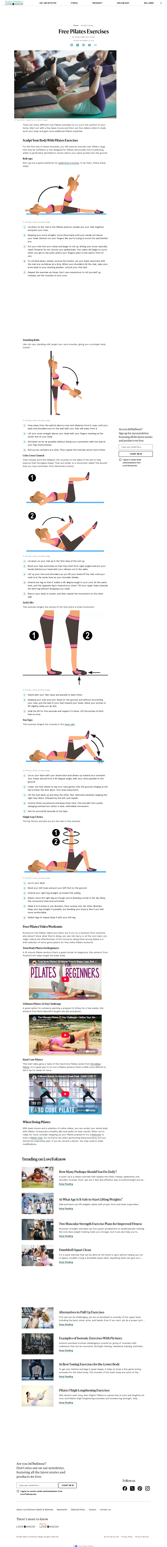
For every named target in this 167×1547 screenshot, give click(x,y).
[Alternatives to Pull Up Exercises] (38, 1317)
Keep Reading (66, 1184)
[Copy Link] (95, 45)
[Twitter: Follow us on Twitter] (133, 1488)
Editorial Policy (78, 1509)
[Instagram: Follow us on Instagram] (148, 1488)
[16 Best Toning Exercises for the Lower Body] (38, 1369)
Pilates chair (36, 1137)
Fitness (74, 3)
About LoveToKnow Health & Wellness (34, 1509)
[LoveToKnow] (25, 1525)
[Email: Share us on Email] (89, 45)
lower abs (70, 724)
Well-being (149, 3)
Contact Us (105, 1509)
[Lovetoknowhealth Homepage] (14, 3)
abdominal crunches (68, 163)
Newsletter (62, 1509)
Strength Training (87, 25)
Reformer (96, 1134)
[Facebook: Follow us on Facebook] (125, 1488)
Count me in (136, 454)
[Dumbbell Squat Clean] (38, 1255)
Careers (92, 1509)
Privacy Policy (127, 1537)
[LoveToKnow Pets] (49, 1525)
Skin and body (123, 3)
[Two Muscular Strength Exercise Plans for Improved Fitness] (38, 1229)
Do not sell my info (111, 1537)
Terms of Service (142, 1537)
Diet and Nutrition (48, 3)
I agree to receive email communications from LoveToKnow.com (132, 463)
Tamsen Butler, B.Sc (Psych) (85, 37)
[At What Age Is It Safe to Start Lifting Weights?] (38, 1203)
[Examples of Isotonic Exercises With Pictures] (38, 1344)
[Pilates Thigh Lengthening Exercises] (38, 1396)
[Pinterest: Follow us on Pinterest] (140, 1488)
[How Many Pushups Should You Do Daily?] (38, 1177)
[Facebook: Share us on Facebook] (72, 45)
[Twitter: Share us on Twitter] (78, 45)
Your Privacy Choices (86, 1546)
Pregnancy (97, 3)
